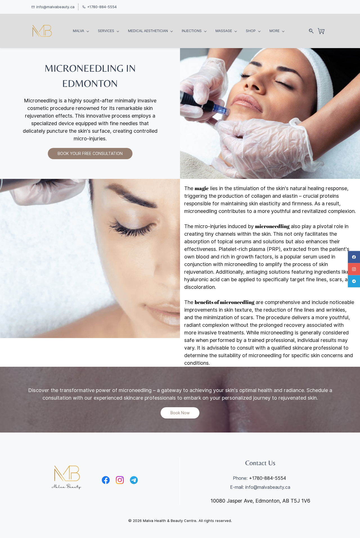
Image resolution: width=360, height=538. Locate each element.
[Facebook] (105, 480)
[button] (90, 153)
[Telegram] (134, 480)
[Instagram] (119, 480)
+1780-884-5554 (267, 478)
